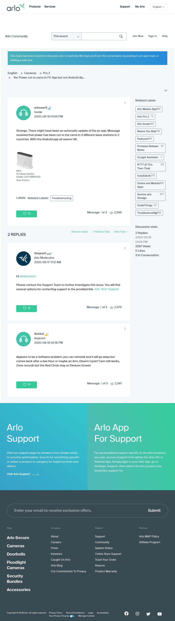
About (54, 536)
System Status (104, 548)
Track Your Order (105, 560)
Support (125, 6)
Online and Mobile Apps (148, 185)
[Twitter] (148, 614)
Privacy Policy (55, 613)
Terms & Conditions (75, 613)
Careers (56, 542)
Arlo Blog (56, 565)
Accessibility (103, 613)
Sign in (153, 36)
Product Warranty (106, 571)
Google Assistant (147, 157)
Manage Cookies (86, 616)
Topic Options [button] (165, 91)
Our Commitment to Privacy (68, 571)
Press (54, 548)
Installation (143, 176)
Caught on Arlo (60, 560)
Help (165, 36)
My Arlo (140, 6)
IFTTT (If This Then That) (145, 166)
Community (102, 542)
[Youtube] (160, 614)
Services (49, 6)
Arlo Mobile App (146, 109)
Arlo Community (16, 36)
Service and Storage (144, 196)
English (12, 73)
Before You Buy (146, 131)
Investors (56, 554)
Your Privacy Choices (59, 616)
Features (142, 139)
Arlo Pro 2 (143, 116)
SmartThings (144, 205)
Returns (100, 565)
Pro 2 (46, 73)
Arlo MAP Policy (149, 536)
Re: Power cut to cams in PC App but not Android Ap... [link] (49, 77)
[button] (125, 102)
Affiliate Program (149, 542)
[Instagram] (137, 614)
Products (35, 6)
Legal (90, 613)
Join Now (137, 36)
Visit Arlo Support (18, 474)
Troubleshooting (61, 198)
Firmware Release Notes (147, 148)
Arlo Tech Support (106, 289)
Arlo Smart (143, 124)
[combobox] (104, 36)
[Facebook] (126, 613)
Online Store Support (108, 554)
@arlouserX (28, 276)
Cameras (30, 73)
